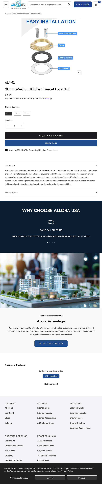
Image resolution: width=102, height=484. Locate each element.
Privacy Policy (67, 471)
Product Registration (14, 445)
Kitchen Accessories (46, 418)
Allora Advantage (44, 440)
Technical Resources (46, 455)
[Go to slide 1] (47, 242)
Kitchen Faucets (44, 413)
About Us (9, 408)
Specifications (11, 192)
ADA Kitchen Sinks (45, 423)
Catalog (8, 423)
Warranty (9, 455)
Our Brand (9, 413)
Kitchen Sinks (43, 408)
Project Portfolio (44, 450)
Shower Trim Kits (77, 423)
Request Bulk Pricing (51, 135)
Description (10, 165)
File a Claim (10, 450)
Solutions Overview (45, 445)
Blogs (7, 418)
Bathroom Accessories (80, 428)
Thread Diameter (12, 107)
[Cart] (96, 4)
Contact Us (10, 440)
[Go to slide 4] (54, 242)
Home (7, 13)
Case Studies (43, 460)
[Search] (69, 4)
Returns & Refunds (13, 460)
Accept (50, 478)
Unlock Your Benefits (51, 343)
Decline (81, 478)
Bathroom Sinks (77, 408)
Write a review (51, 376)
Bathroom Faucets (78, 413)
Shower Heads (76, 418)
